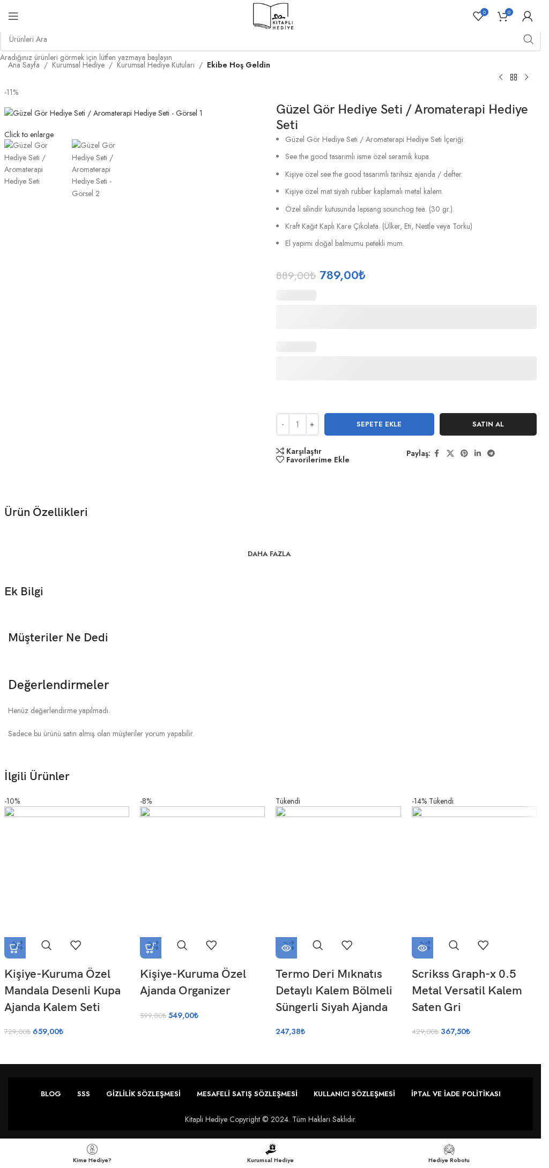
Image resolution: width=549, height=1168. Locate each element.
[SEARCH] (528, 39)
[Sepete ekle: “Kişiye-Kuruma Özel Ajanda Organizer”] (150, 948)
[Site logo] (273, 15)
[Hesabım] (527, 16)
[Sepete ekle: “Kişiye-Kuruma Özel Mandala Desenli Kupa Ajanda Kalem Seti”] (15, 948)
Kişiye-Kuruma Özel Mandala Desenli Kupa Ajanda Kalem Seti (62, 991)
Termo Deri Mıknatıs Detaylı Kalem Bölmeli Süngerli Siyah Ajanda (334, 991)
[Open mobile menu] (13, 16)
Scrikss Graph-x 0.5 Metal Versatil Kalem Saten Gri (467, 991)
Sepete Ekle (379, 424)
